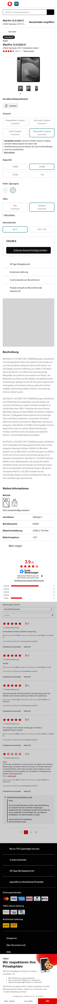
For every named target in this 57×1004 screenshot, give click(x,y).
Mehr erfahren (9, 152)
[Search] (50, 12)
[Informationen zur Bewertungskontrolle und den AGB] (42, 576)
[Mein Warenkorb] (53, 4)
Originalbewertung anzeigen (12, 647)
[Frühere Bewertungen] (21, 832)
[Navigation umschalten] (4, 4)
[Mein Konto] (48, 4)
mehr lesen (12, 776)
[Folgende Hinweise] (36, 832)
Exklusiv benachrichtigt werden (30, 250)
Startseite (12, 32)
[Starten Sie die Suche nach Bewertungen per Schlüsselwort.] (52, 615)
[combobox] (25, 12)
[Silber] (5, 190)
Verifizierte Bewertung (12, 627)
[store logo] (13, 4)
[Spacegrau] (12, 190)
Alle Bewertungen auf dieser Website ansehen (29, 580)
